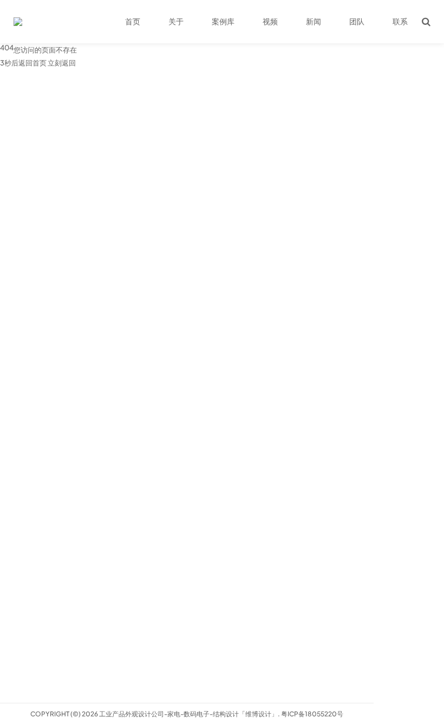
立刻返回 (62, 62)
